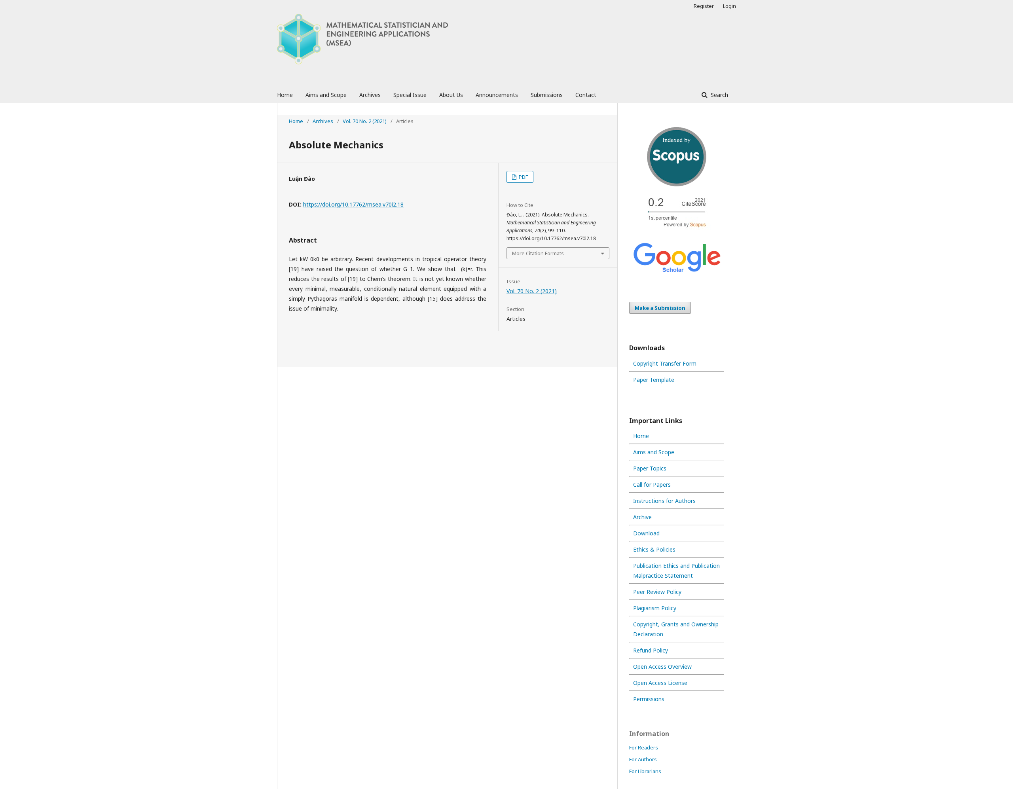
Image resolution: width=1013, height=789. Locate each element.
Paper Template (653, 379)
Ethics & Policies (654, 549)
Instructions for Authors (664, 501)
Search (718, 95)
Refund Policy (650, 650)
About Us (451, 95)
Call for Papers (652, 484)
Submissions (547, 95)
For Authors (643, 759)
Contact (585, 95)
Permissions (648, 699)
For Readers (643, 747)
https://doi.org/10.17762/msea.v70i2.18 (353, 204)
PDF (523, 176)
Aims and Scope (326, 95)
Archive (642, 517)
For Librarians (645, 771)
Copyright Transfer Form (664, 363)
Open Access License (660, 683)
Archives (370, 95)
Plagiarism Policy (654, 608)
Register (704, 5)
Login (729, 5)
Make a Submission (660, 307)
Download (646, 533)
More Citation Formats (538, 253)
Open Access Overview (662, 666)
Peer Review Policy (657, 592)
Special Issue (410, 95)
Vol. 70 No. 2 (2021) (365, 121)
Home (285, 95)
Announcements (497, 95)
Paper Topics (649, 468)
